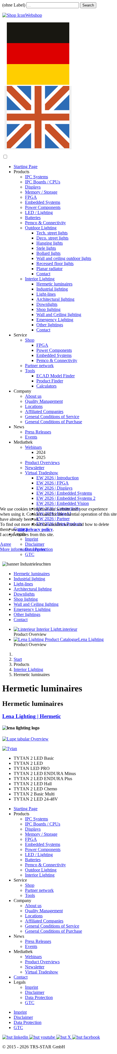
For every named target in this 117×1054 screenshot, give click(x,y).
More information (16, 549)
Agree (5, 544)
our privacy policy (35, 529)
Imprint (39, 549)
